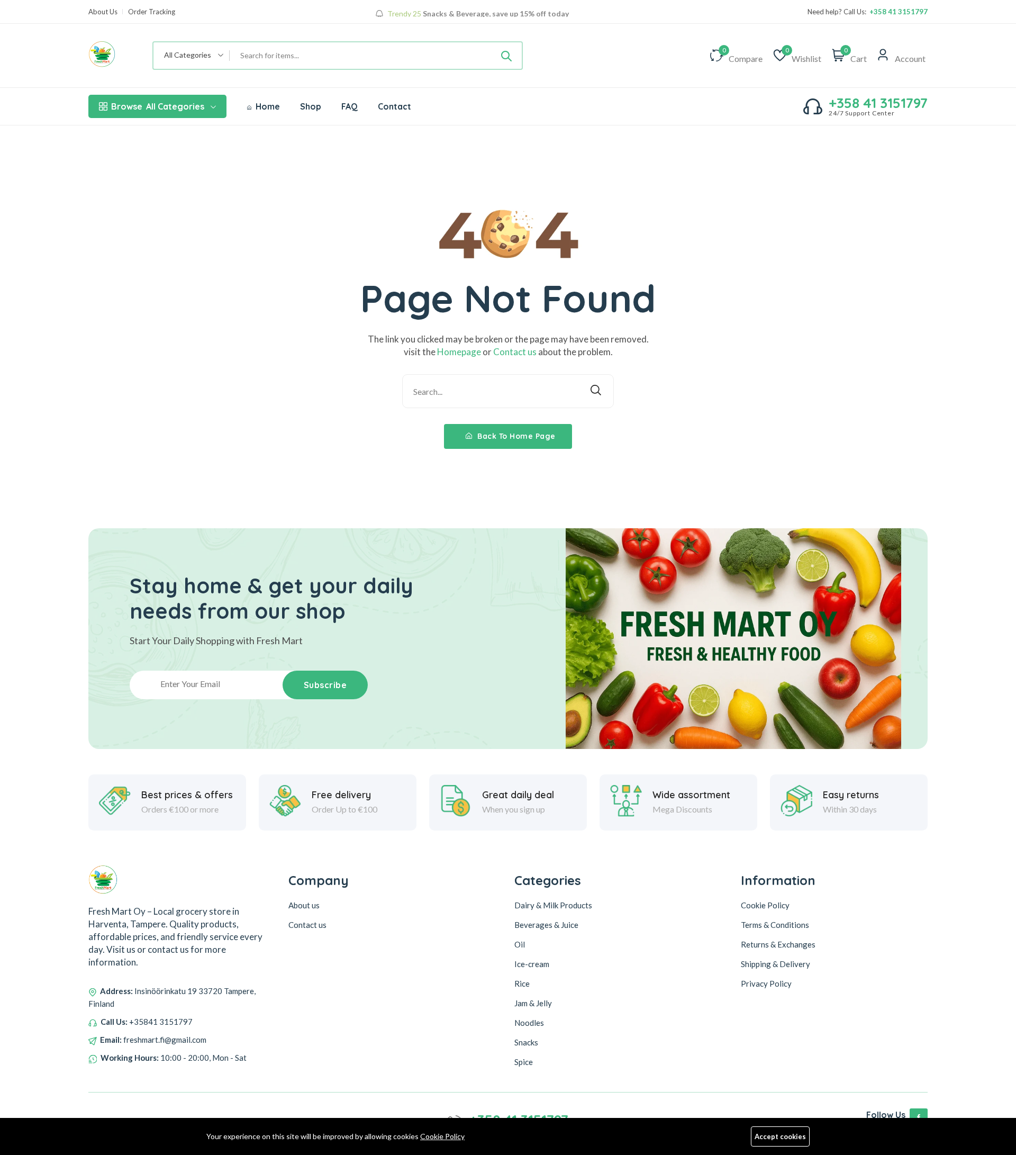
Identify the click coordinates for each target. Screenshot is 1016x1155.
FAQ (349, 106)
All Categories (157, 106)
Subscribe (325, 685)
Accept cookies (780, 1136)
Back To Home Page (515, 436)
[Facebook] (919, 1117)
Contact (394, 106)
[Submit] (506, 55)
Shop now (472, 15)
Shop (310, 106)
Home (266, 106)
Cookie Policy (442, 1136)
